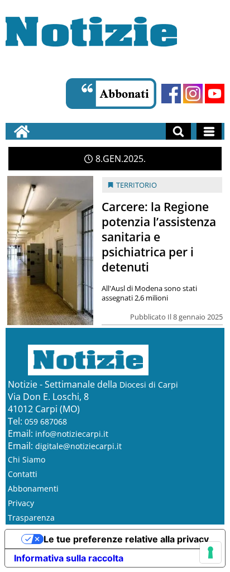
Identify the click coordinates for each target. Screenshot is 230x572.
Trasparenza (31, 517)
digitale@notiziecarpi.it (78, 446)
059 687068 (46, 421)
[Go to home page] (21, 131)
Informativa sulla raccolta (68, 558)
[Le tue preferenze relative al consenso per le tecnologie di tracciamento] (210, 552)
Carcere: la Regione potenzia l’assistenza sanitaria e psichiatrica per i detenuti (159, 237)
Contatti (22, 474)
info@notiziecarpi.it (71, 433)
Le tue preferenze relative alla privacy (126, 539)
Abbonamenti (33, 488)
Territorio (136, 185)
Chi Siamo (26, 459)
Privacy (21, 503)
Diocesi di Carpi (148, 384)
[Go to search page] (178, 131)
